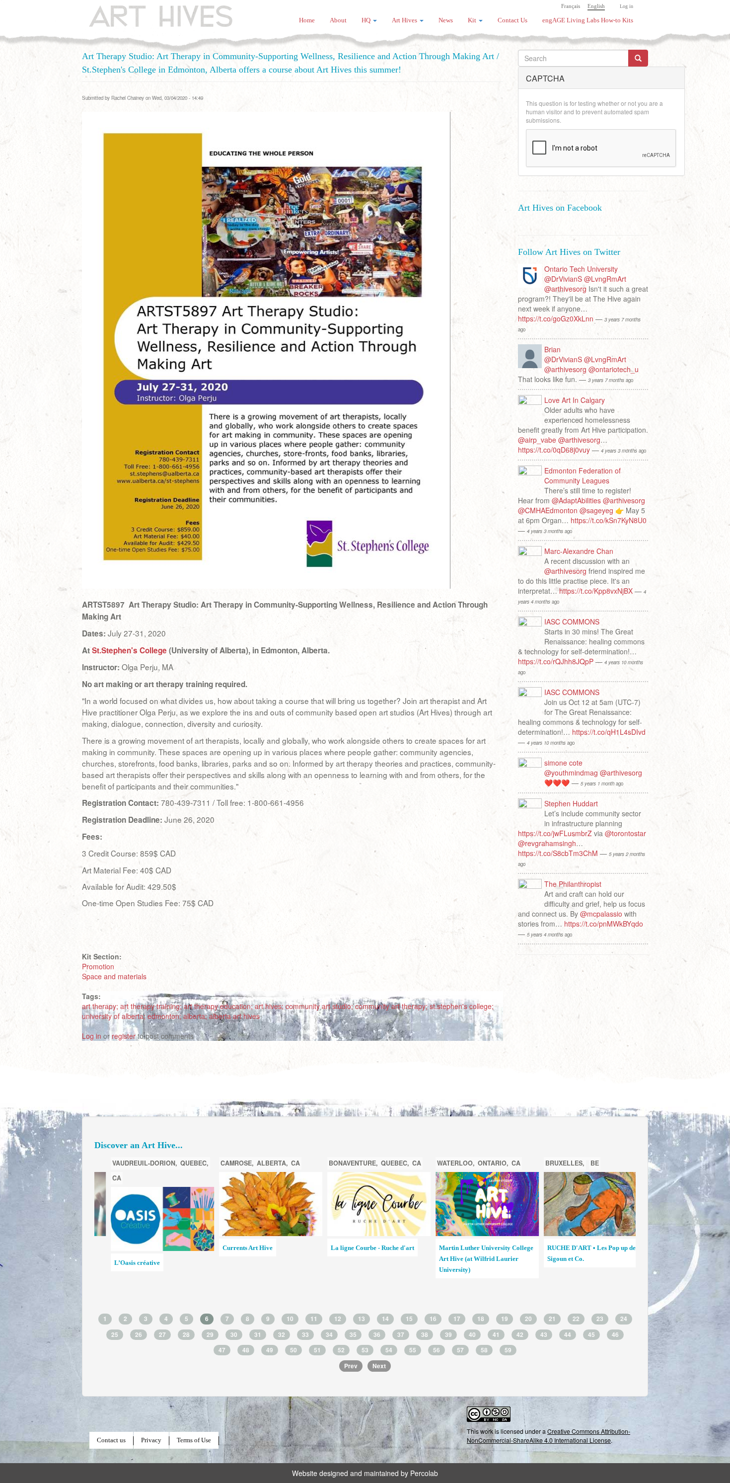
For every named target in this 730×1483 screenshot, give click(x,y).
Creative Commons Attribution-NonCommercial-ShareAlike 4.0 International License (548, 1435)
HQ (367, 20)
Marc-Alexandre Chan (578, 551)
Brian (552, 349)
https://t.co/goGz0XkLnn (555, 318)
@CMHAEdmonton (548, 510)
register (124, 1036)
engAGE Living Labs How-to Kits (587, 20)
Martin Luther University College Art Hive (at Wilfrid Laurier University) (475, 1259)
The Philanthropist (572, 884)
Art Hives (148, 12)
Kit (473, 20)
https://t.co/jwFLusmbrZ (555, 833)
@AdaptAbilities (576, 500)
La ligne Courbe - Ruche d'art (361, 1248)
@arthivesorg (565, 289)
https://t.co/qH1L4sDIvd (609, 732)
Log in (626, 6)
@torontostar (625, 833)
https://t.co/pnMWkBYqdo (603, 924)
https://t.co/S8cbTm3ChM (558, 853)
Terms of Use (194, 1440)
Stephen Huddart (571, 803)
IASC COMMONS (571, 621)
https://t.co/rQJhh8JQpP (555, 661)
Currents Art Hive (236, 1248)
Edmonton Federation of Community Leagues (582, 475)
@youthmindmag (571, 773)
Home (307, 20)
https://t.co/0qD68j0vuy (554, 450)
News (445, 20)
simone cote (563, 763)
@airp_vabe (537, 440)
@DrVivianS (563, 279)
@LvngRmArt (605, 279)
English (596, 6)
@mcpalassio (601, 914)
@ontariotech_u (613, 369)
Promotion (98, 966)
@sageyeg (596, 510)
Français (570, 6)
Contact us (111, 1440)
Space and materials (114, 976)
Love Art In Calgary (574, 400)
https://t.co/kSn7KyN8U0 (609, 520)
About (338, 20)
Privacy (151, 1440)
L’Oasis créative (125, 1262)
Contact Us (512, 20)
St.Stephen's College (129, 650)
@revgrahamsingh (547, 843)
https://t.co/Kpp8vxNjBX (596, 591)
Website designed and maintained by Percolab (365, 1473)
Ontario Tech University (581, 269)
